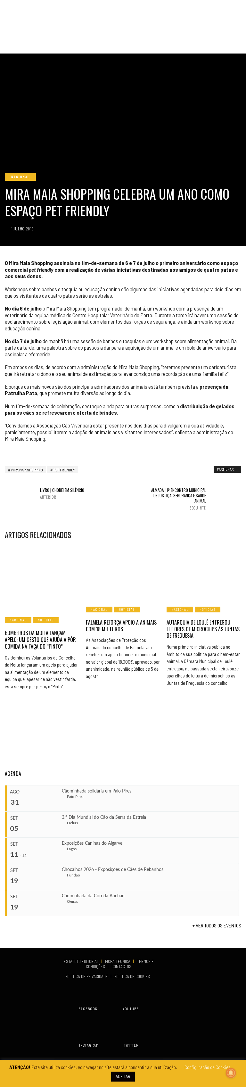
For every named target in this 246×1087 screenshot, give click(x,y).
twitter (131, 1045)
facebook (87, 1009)
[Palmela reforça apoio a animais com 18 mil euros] (123, 572)
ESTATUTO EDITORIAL (82, 961)
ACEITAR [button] (123, 1076)
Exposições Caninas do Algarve (92, 843)
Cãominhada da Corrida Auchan (93, 896)
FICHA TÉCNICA (118, 961)
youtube (131, 1009)
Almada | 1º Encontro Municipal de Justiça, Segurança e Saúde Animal (178, 498)
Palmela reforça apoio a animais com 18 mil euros (121, 625)
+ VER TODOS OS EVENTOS (217, 925)
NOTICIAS (46, 620)
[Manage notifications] (231, 1073)
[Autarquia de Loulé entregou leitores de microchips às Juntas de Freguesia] (204, 572)
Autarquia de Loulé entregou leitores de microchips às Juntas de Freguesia (203, 629)
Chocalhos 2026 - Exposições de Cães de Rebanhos (112, 869)
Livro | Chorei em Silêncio (62, 493)
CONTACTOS (121, 966)
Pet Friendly (64, 470)
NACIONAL (20, 176)
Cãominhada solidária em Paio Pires (96, 791)
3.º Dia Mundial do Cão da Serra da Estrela (104, 817)
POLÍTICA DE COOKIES (133, 976)
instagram (89, 1045)
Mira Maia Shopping (27, 470)
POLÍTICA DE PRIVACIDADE (87, 976)
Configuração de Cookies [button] (207, 1067)
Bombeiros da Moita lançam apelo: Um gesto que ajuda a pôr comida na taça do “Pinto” (40, 639)
